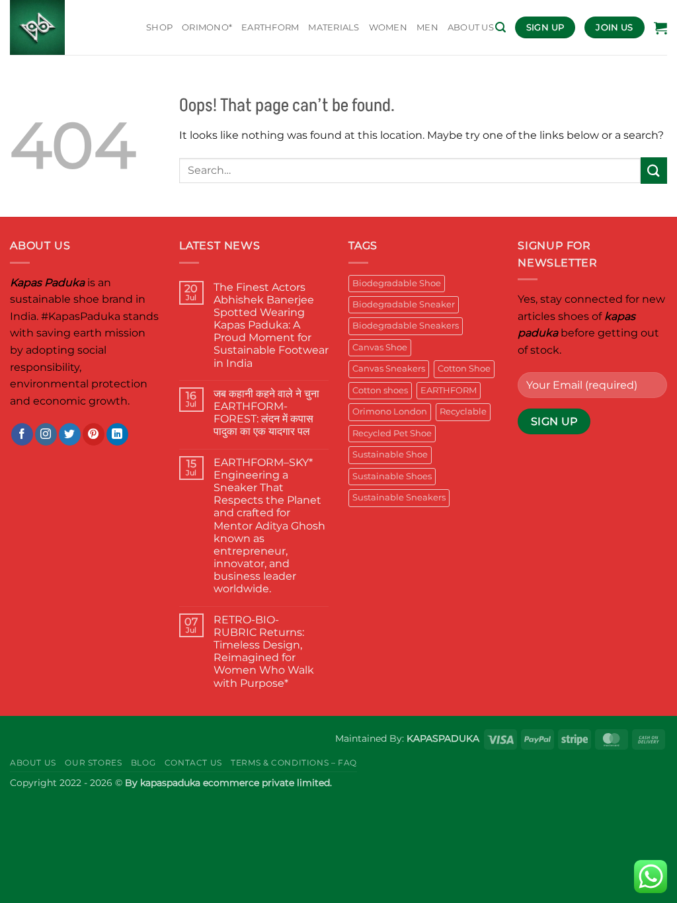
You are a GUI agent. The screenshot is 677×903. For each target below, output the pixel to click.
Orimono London (389, 411)
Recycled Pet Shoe (392, 433)
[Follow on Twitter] (70, 434)
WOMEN (388, 27)
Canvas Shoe (379, 347)
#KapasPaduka (80, 316)
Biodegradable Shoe (396, 283)
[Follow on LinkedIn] (117, 434)
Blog (143, 762)
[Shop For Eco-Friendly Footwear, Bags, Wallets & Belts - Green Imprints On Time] (68, 27)
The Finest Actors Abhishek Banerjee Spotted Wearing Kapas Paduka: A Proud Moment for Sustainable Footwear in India (271, 325)
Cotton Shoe (464, 368)
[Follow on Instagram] (46, 434)
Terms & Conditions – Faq (294, 762)
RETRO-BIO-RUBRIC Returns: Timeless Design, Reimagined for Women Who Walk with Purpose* (264, 651)
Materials (333, 27)
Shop (159, 27)
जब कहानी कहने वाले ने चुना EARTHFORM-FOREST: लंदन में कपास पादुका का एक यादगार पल (266, 412)
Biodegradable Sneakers (405, 326)
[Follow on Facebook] (22, 434)
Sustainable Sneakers (399, 497)
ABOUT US (471, 27)
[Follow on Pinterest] (93, 434)
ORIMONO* (207, 27)
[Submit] (654, 170)
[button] (500, 27)
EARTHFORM (270, 27)
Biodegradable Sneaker (403, 304)
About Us (33, 762)
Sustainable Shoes (392, 476)
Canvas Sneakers (388, 368)
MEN (427, 27)
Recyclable (463, 411)
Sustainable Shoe (390, 454)
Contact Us (193, 762)
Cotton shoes (380, 390)
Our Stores (93, 762)
